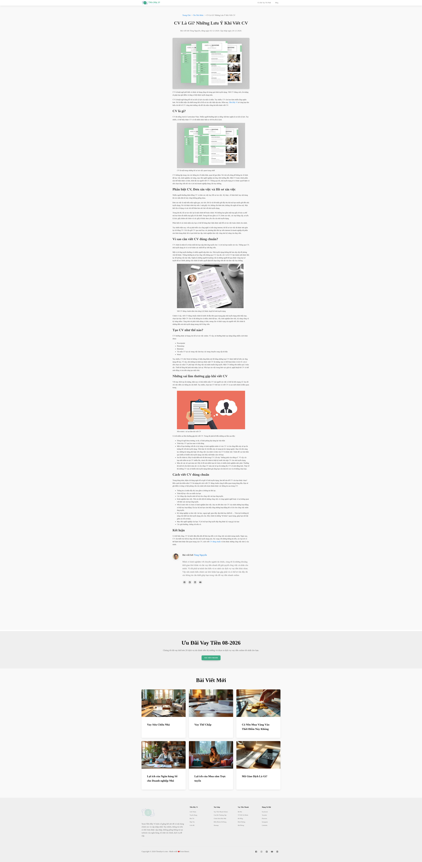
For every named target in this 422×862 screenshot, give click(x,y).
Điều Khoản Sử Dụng (220, 822)
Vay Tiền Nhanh (211, 658)
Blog (276, 3)
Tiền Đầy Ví (233, 102)
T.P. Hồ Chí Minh (243, 815)
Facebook (265, 812)
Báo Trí (192, 818)
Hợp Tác (192, 822)
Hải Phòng (241, 825)
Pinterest (264, 818)
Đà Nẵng (240, 818)
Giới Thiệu (193, 812)
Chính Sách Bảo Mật (220, 818)
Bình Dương (241, 822)
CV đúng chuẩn (215, 542)
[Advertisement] (211, 614)
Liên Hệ (192, 825)
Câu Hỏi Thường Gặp (220, 815)
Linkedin (264, 825)
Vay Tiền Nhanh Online (221, 812)
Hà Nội (240, 812)
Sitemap (216, 825)
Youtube (264, 815)
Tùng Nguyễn (200, 555)
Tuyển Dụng (193, 815)
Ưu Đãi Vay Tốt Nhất (264, 3)
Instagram (265, 822)
